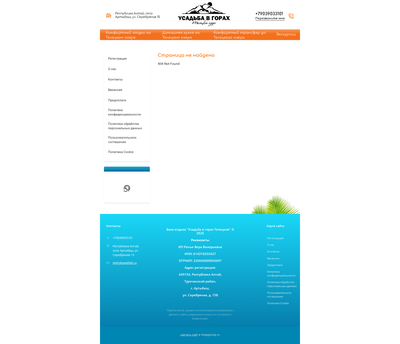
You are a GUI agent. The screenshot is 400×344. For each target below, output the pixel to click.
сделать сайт (189, 334)
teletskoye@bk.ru (125, 263)
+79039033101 (269, 13)
